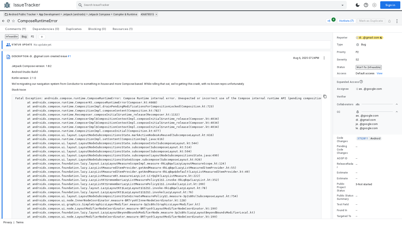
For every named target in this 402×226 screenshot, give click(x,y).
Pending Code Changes (342, 149)
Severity (342, 59)
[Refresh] (8, 20)
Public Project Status (341, 187)
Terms (20, 222)
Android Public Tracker (22, 14)
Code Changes (342, 139)
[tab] (15, 28)
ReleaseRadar (345, 165)
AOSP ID (342, 158)
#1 (69, 56)
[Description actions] (324, 57)
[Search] (80, 5)
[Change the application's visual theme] (357, 5)
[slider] (333, 126)
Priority (341, 52)
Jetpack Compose (99, 14)
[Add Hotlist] (42, 36)
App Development (49, 14)
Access (342, 73)
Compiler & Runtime (125, 14)
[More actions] (397, 21)
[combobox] (212, 5)
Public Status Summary (345, 197)
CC (338, 111)
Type (340, 44)
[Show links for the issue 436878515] (156, 14)
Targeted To (344, 216)
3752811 (368, 138)
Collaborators (345, 104)
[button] (367, 44)
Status (341, 67)
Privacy (7, 222)
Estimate (342, 172)
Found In (342, 210)
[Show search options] (342, 5)
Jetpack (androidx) (74, 14)
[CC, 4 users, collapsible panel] (377, 112)
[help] (366, 5)
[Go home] (3, 20)
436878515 (147, 14)
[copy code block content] (324, 96)
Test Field (343, 204)
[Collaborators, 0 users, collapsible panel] (377, 104)
